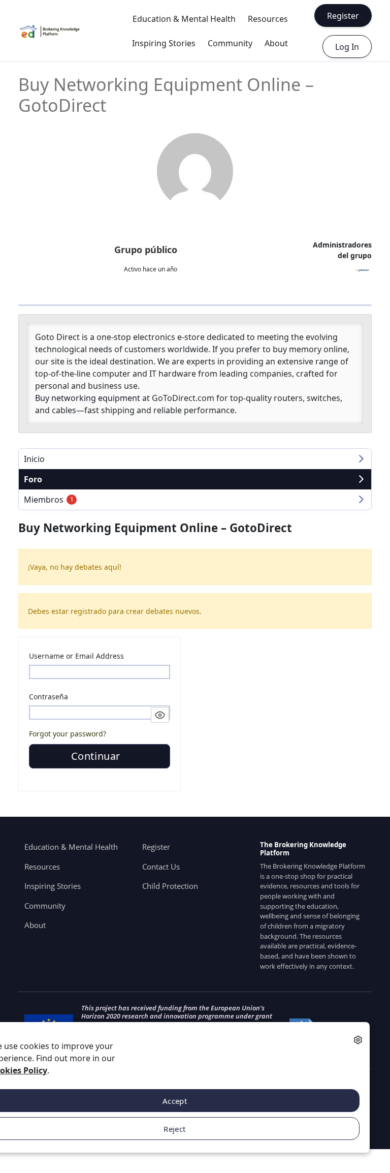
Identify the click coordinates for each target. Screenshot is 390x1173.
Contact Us (161, 866)
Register (343, 15)
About (276, 43)
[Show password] (160, 715)
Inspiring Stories (164, 43)
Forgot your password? (67, 733)
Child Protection (170, 886)
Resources (268, 18)
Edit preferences (358, 1039)
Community (230, 43)
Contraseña (48, 696)
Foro (33, 479)
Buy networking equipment (87, 398)
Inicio (34, 459)
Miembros (49, 499)
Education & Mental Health (184, 18)
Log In (347, 46)
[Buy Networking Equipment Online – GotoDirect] (195, 171)
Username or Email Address (76, 656)
